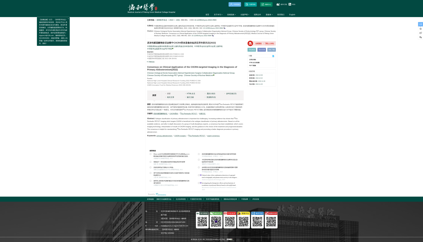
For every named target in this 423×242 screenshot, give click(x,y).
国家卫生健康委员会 (164, 199)
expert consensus (213, 136)
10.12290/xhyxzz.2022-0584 (205, 20)
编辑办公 (268, 4)
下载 (269, 43)
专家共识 (202, 113)
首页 (207, 15)
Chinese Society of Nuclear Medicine (198, 75)
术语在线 (255, 199)
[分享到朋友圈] (420, 37)
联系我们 (280, 15)
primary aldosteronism (165, 136)
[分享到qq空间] (420, 28)
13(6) (178, 20)
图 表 (211, 94)
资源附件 (211, 97)
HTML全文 (191, 94)
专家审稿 (252, 4)
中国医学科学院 (196, 199)
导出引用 (262, 50)
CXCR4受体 (174, 113)
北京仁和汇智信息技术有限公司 (209, 239)
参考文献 (231, 94)
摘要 (169, 94)
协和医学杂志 (162, 20)
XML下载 (271, 50)
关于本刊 (217, 15)
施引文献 (190, 97)
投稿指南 (230, 15)
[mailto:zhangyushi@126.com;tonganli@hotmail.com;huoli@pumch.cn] (172, 48)
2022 (171, 20)
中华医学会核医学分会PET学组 (159, 49)
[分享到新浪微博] (420, 33)
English (292, 15)
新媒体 (268, 15)
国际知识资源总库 (230, 199)
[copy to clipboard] (212, 35)
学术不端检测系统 (212, 199)
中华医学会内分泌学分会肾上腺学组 (208, 46)
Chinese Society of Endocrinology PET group (165, 75)
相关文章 (170, 97)
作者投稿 (237, 4)
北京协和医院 (181, 199)
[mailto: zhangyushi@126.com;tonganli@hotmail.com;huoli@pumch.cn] (213, 75)
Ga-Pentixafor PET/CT (188, 113)
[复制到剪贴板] (224, 28)
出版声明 (244, 15)
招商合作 (257, 15)
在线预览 (258, 43)
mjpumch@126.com (181, 226)
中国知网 (244, 199)
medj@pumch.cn (167, 226)
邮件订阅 (284, 4)
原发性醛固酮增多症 (160, 113)
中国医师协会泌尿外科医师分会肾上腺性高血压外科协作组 (170, 46)
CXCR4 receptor (180, 136)
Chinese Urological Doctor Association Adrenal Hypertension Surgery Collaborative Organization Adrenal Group (191, 73)
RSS (293, 4)
